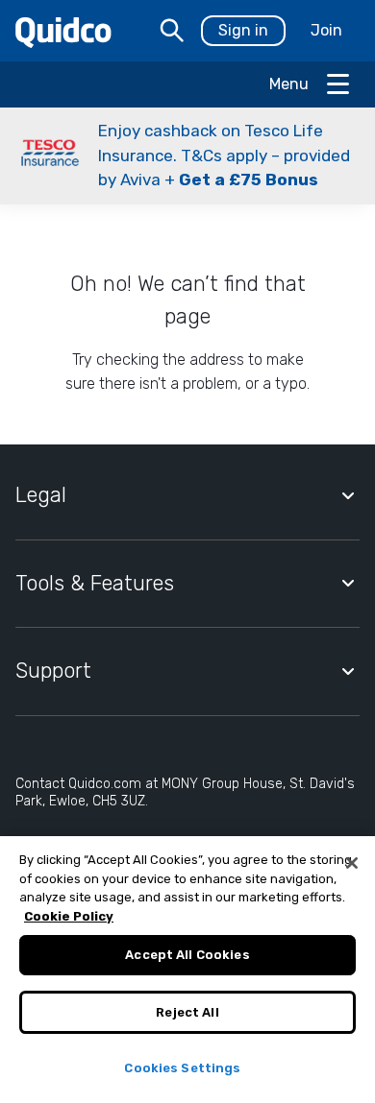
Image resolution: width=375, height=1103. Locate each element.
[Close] (352, 863)
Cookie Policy (68, 916)
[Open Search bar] (172, 30)
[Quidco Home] (63, 31)
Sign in (243, 30)
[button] (187, 156)
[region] (187, 969)
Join (326, 30)
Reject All (187, 1012)
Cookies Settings (182, 1068)
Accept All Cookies (187, 954)
